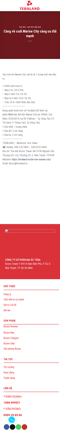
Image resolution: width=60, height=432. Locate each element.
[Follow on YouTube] (24, 427)
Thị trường (9, 367)
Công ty (7, 294)
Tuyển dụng (9, 377)
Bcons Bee (9, 332)
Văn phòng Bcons (12, 348)
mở (10, 114)
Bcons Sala (9, 343)
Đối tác (7, 310)
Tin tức (22, 27)
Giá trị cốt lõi (10, 304)
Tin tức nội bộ (34, 27)
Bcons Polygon (11, 338)
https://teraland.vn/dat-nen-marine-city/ (31, 159)
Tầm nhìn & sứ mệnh (14, 299)
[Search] (56, 5)
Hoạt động (9, 372)
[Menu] (4, 5)
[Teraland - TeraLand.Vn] (30, 5)
